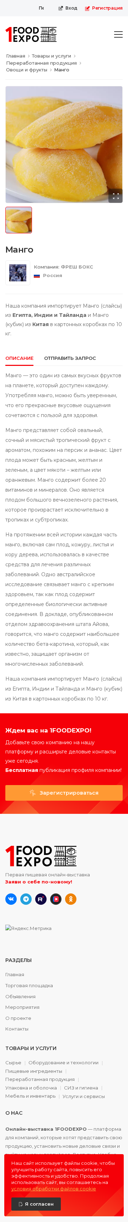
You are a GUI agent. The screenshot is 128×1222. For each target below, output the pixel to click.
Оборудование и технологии (63, 1062)
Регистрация (107, 8)
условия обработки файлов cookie (53, 1188)
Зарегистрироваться (68, 793)
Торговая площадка (29, 985)
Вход (71, 8)
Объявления (20, 996)
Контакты (16, 1029)
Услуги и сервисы (84, 1096)
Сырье (13, 1062)
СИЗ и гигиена (81, 1088)
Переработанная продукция (40, 1079)
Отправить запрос (70, 358)
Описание (19, 358)
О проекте (18, 1018)
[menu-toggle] (118, 34)
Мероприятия (22, 1007)
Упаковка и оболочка (31, 1088)
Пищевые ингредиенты (33, 1071)
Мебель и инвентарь (30, 1096)
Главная (14, 974)
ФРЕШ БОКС (77, 267)
